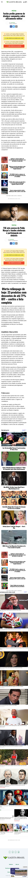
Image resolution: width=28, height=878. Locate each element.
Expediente (11, 864)
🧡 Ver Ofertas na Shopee (14, 46)
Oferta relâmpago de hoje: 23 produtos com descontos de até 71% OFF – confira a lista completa (13, 296)
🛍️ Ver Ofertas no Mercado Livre (14, 38)
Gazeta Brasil (13, 22)
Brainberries (2, 611)
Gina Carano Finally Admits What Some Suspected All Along (11, 667)
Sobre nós (17, 864)
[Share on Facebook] (11, 26)
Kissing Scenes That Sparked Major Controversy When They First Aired (13, 765)
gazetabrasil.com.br (3, 787)
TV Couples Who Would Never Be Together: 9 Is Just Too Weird (11, 686)
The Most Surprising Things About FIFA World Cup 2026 (10, 629)
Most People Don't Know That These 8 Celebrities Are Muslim (11, 746)
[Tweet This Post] (14, 26)
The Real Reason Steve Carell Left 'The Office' (8, 705)
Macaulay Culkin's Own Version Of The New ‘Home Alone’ (10, 610)
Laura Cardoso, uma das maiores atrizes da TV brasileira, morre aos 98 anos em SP (20, 818)
